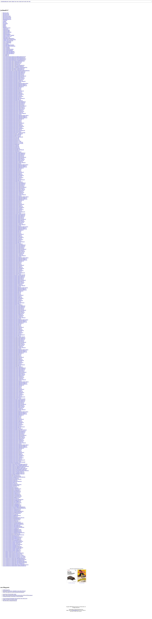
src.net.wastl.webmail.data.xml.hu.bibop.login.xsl (12, 356)
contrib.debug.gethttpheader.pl (8, 38)
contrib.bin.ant (5, 28)
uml (27, 1)
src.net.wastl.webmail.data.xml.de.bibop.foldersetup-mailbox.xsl (15, 85)
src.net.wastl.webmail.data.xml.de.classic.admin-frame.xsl (13, 103)
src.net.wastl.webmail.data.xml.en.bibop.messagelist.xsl (13, 175)
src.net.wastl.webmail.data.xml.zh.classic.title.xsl (12, 460)
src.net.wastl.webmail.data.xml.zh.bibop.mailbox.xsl (12, 421)
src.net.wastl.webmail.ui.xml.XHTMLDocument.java (13, 541)
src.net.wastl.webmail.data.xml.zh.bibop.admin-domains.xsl (14, 399)
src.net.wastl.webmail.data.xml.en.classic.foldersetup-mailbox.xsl (15, 198)
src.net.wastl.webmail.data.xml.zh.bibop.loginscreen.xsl (13, 419)
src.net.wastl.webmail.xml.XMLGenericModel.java (12, 544)
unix (29, 1)
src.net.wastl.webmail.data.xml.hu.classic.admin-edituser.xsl (14, 368)
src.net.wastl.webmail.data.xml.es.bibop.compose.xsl (13, 223)
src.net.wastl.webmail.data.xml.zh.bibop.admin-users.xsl (13, 407)
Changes (4, 21)
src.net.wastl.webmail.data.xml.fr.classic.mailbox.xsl (12, 329)
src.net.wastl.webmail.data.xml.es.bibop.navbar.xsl (12, 238)
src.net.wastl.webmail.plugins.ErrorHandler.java (12, 490)
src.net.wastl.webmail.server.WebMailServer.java (12, 529)
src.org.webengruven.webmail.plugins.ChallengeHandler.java (14, 565)
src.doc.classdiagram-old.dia (8, 49)
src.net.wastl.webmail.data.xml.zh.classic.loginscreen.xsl (13, 452)
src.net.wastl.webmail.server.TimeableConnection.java (13, 522)
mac (18, 1)
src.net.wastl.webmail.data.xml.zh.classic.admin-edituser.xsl (14, 432)
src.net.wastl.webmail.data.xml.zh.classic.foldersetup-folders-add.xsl (15, 444)
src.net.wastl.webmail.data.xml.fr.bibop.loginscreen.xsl (13, 295)
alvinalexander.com (4, 1)
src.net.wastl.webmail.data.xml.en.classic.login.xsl (12, 203)
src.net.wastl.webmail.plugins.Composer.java (11, 489)
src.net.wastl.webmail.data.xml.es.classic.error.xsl (12, 256)
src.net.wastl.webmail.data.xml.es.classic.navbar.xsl (12, 269)
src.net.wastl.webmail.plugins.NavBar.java (11, 498)
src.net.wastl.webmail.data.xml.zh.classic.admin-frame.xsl (13, 433)
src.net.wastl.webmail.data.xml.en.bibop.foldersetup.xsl (13, 167)
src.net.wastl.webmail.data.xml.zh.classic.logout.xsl (12, 453)
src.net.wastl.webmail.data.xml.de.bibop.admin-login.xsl (13, 74)
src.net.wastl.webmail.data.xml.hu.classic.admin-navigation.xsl (14, 372)
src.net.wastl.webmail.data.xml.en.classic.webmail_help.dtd (14, 213)
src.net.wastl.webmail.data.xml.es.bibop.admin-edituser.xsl (14, 216)
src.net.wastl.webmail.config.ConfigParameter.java (12, 62)
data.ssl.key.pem (6, 14)
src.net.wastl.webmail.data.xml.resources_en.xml (12, 141)
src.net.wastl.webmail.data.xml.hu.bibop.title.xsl (12, 365)
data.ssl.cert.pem (6, 13)
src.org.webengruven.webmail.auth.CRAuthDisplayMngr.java (14, 559)
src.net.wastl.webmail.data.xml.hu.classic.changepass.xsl (13, 377)
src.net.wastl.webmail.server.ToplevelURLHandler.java (13, 524)
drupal (13, 1)
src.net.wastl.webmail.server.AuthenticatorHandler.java (13, 511)
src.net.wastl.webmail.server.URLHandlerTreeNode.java (13, 527)
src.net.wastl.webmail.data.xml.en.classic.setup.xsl (12, 210)
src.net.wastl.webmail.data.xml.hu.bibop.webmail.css (13, 366)
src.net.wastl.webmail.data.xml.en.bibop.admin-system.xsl (14, 159)
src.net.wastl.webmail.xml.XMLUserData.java (11, 549)
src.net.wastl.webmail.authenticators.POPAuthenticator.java (14, 57)
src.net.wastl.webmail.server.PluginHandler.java (12, 518)
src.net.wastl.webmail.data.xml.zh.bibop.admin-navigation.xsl (14, 404)
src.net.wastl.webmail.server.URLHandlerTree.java (12, 526)
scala (25, 1)
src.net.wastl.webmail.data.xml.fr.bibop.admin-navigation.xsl (14, 280)
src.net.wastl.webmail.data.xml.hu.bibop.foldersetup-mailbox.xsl (15, 351)
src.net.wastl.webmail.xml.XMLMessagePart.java (12, 546)
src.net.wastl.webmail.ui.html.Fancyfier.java (11, 535)
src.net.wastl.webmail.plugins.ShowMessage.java (12, 502)
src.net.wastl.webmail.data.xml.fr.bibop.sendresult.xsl (13, 300)
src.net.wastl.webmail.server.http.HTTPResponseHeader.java (14, 507)
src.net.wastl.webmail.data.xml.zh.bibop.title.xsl (12, 427)
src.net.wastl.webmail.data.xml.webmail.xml (11, 150)
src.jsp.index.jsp (6, 55)
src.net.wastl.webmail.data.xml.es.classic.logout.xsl (12, 266)
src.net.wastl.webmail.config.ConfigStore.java (11, 64)
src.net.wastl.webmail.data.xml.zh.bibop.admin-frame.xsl (13, 402)
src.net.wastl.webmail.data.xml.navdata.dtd (11, 137)
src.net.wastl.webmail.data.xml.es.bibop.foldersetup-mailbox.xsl (15, 228)
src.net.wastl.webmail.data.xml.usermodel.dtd (11, 148)
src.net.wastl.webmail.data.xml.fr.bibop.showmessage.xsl (13, 302)
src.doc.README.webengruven (9, 45)
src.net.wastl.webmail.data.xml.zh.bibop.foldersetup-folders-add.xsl (15, 411)
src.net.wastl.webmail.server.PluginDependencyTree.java (13, 517)
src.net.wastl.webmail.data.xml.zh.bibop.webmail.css (13, 428)
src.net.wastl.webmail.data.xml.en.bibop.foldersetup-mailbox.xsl (15, 166)
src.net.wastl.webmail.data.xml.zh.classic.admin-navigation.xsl (14, 435)
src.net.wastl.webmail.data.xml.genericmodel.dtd (12, 134)
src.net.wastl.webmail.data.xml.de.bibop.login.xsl (12, 89)
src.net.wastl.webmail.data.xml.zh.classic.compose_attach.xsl (14, 442)
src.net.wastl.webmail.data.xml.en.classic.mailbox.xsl (13, 206)
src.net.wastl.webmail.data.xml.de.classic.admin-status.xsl (13, 106)
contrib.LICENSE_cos (7, 36)
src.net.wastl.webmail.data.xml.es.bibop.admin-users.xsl (13, 222)
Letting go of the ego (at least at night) (10, 599)
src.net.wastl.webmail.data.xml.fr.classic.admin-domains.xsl (14, 305)
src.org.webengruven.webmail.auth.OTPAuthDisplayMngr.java (15, 561)
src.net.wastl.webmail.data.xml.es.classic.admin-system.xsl (14, 251)
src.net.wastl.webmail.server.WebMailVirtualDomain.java (13, 532)
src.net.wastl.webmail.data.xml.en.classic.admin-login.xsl (13, 186)
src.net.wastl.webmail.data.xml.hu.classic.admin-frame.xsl (14, 370)
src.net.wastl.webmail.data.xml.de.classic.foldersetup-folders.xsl (15, 116)
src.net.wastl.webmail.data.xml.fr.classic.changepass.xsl (13, 315)
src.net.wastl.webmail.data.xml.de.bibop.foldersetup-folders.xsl (14, 84)
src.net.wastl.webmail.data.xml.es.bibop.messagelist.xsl (13, 237)
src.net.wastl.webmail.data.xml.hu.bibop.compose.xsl (13, 346)
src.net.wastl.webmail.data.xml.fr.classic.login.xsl (12, 326)
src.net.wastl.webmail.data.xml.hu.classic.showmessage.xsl (14, 396)
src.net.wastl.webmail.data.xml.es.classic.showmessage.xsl (14, 272)
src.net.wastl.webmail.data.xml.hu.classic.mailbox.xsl (13, 391)
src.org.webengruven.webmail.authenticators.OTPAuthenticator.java (15, 564)
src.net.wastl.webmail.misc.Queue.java (10, 483)
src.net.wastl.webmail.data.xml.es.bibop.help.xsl (12, 232)
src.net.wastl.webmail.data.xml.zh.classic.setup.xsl (12, 458)
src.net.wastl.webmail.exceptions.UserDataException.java (14, 472)
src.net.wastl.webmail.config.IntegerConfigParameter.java (13, 68)
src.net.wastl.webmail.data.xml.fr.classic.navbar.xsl (12, 331)
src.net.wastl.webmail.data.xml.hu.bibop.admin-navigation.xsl (14, 342)
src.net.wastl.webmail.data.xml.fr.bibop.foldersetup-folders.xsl (14, 288)
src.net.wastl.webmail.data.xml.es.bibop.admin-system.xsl (13, 221)
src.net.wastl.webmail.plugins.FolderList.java (11, 493)
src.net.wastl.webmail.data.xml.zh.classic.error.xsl (12, 443)
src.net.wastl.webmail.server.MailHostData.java (12, 515)
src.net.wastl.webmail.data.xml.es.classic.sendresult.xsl (13, 270)
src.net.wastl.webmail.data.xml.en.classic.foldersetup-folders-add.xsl (15, 196)
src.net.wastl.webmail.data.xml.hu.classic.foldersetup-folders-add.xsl (15, 381)
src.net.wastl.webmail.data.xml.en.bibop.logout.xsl (12, 173)
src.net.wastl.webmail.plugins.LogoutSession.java (12, 496)
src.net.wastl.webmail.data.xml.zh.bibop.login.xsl (12, 418)
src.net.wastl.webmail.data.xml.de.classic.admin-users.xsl (13, 109)
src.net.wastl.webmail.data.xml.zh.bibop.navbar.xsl (12, 423)
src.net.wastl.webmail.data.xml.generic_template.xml (13, 133)
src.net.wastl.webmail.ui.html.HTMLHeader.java (12, 537)
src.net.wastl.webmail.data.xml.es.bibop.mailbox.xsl (12, 236)
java (15, 1)
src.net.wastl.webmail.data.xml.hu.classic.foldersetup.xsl (13, 384)
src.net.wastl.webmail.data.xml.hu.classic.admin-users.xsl (13, 375)
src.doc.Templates (6, 47)
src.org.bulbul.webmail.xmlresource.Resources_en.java (13, 555)
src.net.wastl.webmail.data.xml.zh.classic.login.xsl (12, 451)
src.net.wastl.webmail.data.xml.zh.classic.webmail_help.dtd (14, 461)
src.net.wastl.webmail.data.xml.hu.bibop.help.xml (12, 353)
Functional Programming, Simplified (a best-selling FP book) (14, 590)
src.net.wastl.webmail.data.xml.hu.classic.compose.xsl (13, 378)
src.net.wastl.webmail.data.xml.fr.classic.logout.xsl (12, 328)
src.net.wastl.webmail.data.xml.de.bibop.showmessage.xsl (14, 98)
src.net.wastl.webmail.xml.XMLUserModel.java (12, 550)
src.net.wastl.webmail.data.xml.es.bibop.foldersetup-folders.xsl (14, 227)
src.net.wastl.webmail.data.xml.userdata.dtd (11, 146)
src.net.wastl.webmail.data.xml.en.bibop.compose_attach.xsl (14, 162)
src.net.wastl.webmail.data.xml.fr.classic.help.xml (12, 324)
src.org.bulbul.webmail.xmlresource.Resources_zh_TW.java (14, 557)
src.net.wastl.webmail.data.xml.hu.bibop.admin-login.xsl (13, 341)
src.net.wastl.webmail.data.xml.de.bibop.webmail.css (13, 100)
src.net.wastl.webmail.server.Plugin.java (10, 516)
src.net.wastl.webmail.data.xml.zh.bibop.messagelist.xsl (13, 422)
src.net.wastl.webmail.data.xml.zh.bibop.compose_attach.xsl (14, 409)
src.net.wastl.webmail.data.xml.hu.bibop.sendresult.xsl (13, 362)
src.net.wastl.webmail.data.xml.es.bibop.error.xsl (12, 225)
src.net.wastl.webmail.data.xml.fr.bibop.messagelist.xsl (13, 298)
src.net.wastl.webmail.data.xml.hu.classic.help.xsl (12, 387)
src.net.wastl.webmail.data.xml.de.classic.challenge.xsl (13, 110)
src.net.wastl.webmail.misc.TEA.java (10, 486)
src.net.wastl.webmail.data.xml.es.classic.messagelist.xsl (13, 268)
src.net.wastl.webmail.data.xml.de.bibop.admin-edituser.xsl (14, 72)
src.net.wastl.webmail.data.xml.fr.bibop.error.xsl (12, 286)
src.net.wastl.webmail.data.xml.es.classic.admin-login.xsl (13, 248)
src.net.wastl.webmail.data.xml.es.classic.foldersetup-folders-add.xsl (15, 257)
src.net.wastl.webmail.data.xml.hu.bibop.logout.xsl (12, 358)
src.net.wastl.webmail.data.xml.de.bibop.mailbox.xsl (12, 93)
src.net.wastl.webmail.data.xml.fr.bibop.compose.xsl (12, 284)
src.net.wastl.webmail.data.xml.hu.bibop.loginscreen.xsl (13, 357)
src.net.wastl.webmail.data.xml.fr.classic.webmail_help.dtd (14, 336)
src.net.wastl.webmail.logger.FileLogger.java (11, 474)
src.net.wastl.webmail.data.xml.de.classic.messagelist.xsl (13, 126)
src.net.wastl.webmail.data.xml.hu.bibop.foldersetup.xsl (13, 352)
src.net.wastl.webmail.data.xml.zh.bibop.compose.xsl (13, 408)
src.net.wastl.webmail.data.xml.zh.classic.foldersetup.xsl (13, 448)
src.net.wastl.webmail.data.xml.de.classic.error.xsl (12, 114)
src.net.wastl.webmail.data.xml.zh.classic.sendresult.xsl (13, 457)
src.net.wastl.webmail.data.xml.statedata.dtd (11, 144)
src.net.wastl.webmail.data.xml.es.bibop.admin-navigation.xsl (14, 219)
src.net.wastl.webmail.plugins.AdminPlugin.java (12, 488)
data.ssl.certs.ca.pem (6, 16)
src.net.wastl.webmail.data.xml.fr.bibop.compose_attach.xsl (14, 285)
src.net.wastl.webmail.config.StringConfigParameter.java (13, 69)
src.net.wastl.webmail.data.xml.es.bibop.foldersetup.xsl (13, 229)
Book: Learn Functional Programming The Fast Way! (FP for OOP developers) (17, 595)
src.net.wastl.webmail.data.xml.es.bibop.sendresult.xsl (13, 239)
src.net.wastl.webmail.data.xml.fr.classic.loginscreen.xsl (13, 327)
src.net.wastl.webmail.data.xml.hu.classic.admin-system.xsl (14, 374)
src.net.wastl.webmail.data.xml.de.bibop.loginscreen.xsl (13, 90)
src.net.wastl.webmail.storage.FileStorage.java (11, 533)
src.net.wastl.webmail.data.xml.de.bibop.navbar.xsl (12, 95)
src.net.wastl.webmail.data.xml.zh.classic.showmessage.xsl (14, 459)
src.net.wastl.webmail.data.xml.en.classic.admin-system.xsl (14, 189)
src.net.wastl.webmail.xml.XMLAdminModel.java (12, 542)
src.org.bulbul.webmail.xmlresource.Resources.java (12, 553)
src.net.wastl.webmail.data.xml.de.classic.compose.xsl (13, 112)
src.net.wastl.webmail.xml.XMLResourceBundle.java (13, 547)
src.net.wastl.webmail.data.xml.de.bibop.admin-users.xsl (13, 79)
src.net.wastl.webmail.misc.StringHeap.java (11, 485)
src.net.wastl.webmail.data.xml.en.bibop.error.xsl (12, 163)
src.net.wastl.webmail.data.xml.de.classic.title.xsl (12, 131)
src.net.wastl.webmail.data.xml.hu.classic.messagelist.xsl (13, 392)
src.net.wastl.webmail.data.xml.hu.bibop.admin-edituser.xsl (14, 339)
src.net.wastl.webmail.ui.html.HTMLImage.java (12, 539)
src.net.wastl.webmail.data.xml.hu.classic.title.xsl (12, 397)
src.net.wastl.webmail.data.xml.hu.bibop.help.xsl (12, 355)
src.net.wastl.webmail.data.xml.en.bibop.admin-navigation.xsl (14, 157)
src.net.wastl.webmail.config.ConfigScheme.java (12, 63)
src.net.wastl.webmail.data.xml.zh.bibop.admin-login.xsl (13, 403)
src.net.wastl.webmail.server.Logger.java (10, 514)
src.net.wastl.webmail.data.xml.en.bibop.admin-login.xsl (13, 156)
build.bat (4, 24)
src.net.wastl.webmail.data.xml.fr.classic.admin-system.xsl (14, 312)
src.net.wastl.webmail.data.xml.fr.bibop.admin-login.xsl (13, 279)
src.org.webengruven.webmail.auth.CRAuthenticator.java (13, 560)
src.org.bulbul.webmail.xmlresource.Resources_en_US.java (14, 556)
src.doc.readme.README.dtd (8, 51)
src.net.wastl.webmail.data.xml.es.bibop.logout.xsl (12, 235)
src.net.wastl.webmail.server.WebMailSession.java (12, 531)
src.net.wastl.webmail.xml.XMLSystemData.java (12, 548)
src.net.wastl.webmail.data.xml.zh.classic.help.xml (12, 449)
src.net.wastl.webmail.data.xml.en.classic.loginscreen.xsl (13, 204)
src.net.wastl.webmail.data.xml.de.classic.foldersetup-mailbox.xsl (15, 117)
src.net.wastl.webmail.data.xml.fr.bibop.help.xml (12, 291)
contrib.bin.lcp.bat (6, 33)
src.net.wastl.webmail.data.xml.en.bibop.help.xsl (12, 170)
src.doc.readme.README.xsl (8, 53)
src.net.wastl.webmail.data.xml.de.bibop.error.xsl (12, 82)
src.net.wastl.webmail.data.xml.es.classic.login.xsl (12, 264)
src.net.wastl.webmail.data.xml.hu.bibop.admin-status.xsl (13, 343)
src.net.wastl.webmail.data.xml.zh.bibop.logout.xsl (12, 420)
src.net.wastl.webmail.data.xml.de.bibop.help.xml (12, 87)
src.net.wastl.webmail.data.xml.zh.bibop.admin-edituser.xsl (14, 401)
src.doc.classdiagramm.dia (8, 50)
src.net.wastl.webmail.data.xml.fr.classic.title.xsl (12, 335)
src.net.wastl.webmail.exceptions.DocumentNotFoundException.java (16, 466)
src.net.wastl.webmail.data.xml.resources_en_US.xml (13, 142)
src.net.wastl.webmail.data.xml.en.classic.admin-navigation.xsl (14, 187)
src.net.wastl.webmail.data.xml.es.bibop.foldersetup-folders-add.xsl (15, 226)
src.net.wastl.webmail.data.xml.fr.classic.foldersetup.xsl (13, 322)
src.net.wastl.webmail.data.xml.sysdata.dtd (11, 145)
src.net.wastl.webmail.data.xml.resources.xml (11, 140)
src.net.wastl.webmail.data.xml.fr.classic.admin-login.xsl (13, 309)
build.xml (4, 26)
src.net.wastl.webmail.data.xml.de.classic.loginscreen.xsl (13, 122)
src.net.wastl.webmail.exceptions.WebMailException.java (13, 473)
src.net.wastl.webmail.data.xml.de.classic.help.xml (12, 119)
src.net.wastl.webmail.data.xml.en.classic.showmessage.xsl (14, 211)
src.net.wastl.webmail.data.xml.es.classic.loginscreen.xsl (13, 265)
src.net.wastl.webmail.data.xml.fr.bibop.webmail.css (12, 304)
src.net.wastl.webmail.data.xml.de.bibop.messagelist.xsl (13, 94)
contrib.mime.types (6, 37)
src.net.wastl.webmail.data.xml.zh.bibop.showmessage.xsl (14, 426)
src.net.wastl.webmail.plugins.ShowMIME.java (12, 501)
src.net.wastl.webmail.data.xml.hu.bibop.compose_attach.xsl (14, 347)
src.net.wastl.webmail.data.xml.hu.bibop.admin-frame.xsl (13, 340)
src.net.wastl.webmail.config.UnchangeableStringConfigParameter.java (16, 70)
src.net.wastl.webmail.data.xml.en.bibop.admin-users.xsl (13, 160)
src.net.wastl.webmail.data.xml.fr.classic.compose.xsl (13, 316)
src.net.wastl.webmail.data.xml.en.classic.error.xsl (12, 195)
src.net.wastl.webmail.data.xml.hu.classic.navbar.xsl (12, 393)
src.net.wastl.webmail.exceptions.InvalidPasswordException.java (15, 468)
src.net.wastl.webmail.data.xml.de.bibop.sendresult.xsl (13, 96)
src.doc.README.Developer (8, 44)
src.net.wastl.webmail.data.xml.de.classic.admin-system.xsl (14, 107)
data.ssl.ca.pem (5, 12)
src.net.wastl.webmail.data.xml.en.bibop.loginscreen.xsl (13, 172)
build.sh (4, 25)
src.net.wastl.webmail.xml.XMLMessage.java (11, 545)
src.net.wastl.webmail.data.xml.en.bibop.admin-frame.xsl (13, 155)
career (10, 1)
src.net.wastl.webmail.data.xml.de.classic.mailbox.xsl (13, 125)
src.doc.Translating (6, 48)
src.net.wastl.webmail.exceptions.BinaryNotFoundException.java (15, 464)
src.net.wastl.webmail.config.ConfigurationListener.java (13, 66)
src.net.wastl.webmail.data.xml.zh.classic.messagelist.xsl (13, 455)
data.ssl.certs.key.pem (7, 18)
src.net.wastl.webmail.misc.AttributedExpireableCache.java (14, 476)
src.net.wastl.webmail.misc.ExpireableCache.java (12, 479)
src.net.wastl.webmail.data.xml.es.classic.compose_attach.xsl (14, 255)
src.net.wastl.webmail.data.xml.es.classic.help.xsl (12, 263)
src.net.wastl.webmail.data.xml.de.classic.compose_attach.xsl (14, 113)
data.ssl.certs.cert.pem (7, 17)
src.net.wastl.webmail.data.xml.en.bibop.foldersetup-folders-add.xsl (15, 164)
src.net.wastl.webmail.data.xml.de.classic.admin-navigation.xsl (14, 105)
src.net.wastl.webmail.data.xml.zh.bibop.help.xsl (12, 417)
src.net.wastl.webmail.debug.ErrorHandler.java (11, 463)
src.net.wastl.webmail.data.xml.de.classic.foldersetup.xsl (13, 118)
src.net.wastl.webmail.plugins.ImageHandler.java (12, 495)
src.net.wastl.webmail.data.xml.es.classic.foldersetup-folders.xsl (15, 258)
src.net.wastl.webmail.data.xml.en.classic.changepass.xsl (13, 192)
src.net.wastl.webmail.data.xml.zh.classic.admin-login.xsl (13, 434)
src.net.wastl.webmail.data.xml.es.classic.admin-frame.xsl (13, 247)
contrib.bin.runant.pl (6, 34)
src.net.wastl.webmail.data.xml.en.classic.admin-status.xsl (13, 188)
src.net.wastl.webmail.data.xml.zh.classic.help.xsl (12, 450)
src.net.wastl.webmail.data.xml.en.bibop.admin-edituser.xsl (14, 153)
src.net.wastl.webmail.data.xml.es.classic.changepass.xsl (13, 253)
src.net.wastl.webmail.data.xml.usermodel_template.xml (13, 149)
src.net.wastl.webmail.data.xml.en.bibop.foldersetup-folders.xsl (14, 165)
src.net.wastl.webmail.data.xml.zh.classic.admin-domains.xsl (14, 430)
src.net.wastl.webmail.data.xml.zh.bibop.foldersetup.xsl (13, 414)
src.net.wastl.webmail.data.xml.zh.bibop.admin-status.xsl (13, 405)
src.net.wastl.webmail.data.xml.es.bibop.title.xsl (12, 242)
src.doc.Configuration (7, 42)
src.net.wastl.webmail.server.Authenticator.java (11, 510)
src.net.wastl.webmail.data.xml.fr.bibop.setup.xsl (12, 301)
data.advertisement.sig (7, 19)
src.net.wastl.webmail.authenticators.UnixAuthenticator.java (14, 59)
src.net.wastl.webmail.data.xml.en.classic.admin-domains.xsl (14, 182)
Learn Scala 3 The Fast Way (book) (9, 594)
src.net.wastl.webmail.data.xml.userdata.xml (11, 147)
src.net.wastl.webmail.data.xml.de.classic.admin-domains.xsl (14, 101)
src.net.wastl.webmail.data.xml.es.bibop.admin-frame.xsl (13, 217)
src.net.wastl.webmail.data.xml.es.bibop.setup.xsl (12, 240)
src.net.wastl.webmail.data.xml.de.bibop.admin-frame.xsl (13, 73)
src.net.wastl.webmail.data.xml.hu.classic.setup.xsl (12, 395)
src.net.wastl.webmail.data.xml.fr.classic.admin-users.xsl (13, 313)
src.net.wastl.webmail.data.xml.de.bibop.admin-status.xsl (13, 76)
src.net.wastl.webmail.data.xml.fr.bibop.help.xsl (12, 293)
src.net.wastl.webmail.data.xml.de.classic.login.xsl (12, 121)
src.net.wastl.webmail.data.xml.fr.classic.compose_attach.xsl (14, 317)
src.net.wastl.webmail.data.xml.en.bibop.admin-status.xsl (13, 158)
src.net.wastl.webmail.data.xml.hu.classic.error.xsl (12, 380)
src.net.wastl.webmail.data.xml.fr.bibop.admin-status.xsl (13, 281)
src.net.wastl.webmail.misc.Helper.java (10, 480)
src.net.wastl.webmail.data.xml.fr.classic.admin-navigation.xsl (14, 310)
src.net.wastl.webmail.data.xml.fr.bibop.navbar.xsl (12, 299)
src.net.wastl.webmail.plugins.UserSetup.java (11, 503)
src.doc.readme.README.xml (8, 52)
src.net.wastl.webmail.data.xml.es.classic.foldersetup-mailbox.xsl (15, 259)
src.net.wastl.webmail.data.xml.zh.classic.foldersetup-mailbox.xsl (15, 447)
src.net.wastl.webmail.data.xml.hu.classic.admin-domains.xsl (14, 367)
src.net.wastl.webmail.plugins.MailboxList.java (11, 497)
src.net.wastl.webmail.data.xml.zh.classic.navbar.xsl (12, 456)
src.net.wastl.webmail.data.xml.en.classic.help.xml (12, 201)
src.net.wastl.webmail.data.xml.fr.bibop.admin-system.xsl (13, 282)
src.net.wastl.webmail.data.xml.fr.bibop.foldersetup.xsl (13, 290)
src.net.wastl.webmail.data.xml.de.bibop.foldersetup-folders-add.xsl (15, 83)
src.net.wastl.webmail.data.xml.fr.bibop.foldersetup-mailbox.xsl (15, 289)
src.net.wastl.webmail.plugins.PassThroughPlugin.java (13, 499)
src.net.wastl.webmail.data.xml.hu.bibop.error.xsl (12, 348)
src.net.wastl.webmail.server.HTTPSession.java (12, 513)
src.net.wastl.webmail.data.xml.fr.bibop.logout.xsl (12, 296)
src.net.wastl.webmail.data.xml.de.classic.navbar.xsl (12, 127)
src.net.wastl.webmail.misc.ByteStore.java (11, 478)
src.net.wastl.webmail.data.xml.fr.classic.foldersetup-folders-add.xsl (15, 319)
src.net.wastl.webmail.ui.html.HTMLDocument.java (12, 536)
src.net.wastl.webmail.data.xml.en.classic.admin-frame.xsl (13, 184)
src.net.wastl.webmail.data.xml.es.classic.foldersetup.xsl (13, 260)
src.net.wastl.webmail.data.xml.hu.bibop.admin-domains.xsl (14, 337)
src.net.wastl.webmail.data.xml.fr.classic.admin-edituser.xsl (14, 306)
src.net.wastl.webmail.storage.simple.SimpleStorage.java (13, 534)
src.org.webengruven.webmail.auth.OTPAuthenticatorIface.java (15, 562)
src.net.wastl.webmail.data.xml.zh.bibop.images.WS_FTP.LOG (15, 429)
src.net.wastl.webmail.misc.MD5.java (10, 482)
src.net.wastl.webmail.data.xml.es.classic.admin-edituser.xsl (14, 245)
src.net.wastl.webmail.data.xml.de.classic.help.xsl (12, 120)
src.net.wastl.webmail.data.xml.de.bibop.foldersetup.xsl (13, 86)
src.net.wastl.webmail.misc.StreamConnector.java (12, 484)
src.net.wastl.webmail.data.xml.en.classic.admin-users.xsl (13, 190)
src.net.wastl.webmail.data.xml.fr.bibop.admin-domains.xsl (14, 275)
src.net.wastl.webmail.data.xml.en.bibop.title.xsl (12, 180)
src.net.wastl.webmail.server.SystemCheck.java (12, 521)
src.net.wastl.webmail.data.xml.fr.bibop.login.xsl (12, 294)
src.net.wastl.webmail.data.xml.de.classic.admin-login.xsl (13, 104)
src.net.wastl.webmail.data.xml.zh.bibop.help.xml (12, 416)
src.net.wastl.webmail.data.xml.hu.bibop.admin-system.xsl (14, 344)
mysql (20, 1)
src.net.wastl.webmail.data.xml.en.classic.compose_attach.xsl (14, 194)
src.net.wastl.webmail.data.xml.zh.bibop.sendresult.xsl (13, 424)
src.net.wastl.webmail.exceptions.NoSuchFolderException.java (14, 469)
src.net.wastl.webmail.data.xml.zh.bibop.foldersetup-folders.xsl (14, 412)
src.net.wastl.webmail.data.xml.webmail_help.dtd (12, 151)
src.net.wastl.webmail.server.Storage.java (10, 520)
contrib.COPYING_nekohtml (8, 35)
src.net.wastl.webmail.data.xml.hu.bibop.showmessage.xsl (14, 364)
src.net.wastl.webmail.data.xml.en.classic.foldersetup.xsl (13, 199)
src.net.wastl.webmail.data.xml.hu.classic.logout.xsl (12, 390)
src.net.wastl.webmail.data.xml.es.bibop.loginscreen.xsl (13, 234)
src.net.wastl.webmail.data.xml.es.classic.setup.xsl (12, 271)
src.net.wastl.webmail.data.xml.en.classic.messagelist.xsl (13, 207)
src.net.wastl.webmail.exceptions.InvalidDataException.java (14, 467)
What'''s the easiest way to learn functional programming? (13, 592)
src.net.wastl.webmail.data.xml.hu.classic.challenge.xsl (13, 376)
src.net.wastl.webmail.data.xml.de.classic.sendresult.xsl (13, 128)
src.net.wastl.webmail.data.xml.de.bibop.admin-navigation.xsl (14, 75)
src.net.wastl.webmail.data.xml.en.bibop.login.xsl (12, 171)
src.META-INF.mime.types (8, 40)
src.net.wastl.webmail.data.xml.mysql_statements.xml (13, 136)
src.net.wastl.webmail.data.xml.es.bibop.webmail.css (13, 243)
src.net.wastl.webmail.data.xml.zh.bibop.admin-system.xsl (14, 406)
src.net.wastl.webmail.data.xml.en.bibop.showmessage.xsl (14, 179)
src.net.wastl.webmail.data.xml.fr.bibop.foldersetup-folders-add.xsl (15, 287)
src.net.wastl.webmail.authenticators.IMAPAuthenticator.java (14, 56)
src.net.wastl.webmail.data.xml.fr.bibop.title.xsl (11, 303)
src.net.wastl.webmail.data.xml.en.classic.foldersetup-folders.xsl (15, 197)
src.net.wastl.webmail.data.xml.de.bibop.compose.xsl (13, 80)
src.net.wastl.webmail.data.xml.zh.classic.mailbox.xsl (13, 454)
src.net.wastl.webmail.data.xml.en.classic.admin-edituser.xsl (14, 183)
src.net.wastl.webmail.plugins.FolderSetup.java (11, 494)
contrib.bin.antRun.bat (7, 32)
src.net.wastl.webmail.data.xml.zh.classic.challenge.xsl (13, 439)
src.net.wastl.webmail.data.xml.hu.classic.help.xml (12, 386)
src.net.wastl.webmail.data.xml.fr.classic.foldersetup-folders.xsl (14, 320)
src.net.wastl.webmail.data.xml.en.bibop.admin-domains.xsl (14, 152)
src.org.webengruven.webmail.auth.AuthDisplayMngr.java (14, 558)
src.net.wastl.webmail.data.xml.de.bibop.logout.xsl (12, 91)
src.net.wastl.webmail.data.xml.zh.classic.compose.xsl (13, 441)
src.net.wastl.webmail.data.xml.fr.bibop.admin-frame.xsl (13, 278)
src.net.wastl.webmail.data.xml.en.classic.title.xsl (12, 212)
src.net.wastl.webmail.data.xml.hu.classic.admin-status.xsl (13, 373)
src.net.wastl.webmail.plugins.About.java (10, 487)
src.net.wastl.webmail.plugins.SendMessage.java (12, 500)
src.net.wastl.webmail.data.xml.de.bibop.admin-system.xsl (14, 78)
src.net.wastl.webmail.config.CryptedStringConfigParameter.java (15, 67)
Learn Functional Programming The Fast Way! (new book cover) (15, 598)
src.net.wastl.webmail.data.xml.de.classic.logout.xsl (12, 124)
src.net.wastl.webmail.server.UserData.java (11, 528)
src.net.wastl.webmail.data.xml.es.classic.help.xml (12, 262)
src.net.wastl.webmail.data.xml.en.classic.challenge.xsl (13, 191)
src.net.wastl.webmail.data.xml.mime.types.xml (12, 135)
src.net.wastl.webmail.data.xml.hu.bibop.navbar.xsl (12, 361)
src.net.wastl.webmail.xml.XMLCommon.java (11, 543)
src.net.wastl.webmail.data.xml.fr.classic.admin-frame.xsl (13, 307)
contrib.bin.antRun (6, 30)
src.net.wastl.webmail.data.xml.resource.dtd (11, 139)
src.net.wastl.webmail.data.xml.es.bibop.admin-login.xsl (13, 218)
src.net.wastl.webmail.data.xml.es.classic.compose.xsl (13, 254)
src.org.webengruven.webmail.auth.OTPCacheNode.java (13, 563)
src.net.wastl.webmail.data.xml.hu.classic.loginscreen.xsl (13, 389)
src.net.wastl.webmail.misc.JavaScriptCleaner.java (12, 481)
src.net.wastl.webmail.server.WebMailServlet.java (12, 530)
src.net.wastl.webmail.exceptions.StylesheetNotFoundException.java (16, 470)
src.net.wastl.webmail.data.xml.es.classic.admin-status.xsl (13, 250)
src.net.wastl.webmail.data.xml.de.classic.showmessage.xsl (14, 130)
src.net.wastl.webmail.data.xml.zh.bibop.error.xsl (12, 410)
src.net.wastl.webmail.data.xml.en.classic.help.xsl (12, 202)
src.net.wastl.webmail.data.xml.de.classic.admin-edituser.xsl (14, 102)
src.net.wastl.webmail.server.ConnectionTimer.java (12, 512)
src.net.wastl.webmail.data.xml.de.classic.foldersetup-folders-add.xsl (15, 115)
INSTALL (5, 22)
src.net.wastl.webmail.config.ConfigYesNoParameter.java (13, 65)
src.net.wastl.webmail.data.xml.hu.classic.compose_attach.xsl (14, 379)
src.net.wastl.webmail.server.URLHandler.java (11, 525)
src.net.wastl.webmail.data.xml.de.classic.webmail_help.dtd (14, 132)
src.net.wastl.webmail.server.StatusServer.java (11, 519)
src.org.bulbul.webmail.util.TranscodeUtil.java (11, 551)
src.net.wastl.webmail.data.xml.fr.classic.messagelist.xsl (13, 330)
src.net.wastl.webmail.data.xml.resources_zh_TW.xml (13, 143)
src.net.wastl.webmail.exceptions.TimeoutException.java (13, 471)
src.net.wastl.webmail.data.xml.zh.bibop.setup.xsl (12, 425)
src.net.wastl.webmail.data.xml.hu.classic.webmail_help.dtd (14, 398)
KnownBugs (5, 23)
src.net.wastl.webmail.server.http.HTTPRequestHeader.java (14, 506)
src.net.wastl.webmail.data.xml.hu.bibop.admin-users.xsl (13, 345)
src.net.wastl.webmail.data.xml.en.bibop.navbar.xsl (12, 176)
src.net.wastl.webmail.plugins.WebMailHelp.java (12, 504)
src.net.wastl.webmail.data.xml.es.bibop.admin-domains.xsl (14, 214)
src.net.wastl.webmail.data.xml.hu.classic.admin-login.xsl (13, 371)
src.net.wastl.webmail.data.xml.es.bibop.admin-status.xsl (13, 220)
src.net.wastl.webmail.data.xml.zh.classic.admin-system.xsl (14, 437)
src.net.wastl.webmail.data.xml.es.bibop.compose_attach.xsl (14, 224)
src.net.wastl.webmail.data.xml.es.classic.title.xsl (12, 273)
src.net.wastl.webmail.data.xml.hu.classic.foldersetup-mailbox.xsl (15, 383)
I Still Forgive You (6, 589)
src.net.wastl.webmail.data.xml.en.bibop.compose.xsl (13, 161)
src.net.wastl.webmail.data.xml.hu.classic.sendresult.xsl (13, 394)
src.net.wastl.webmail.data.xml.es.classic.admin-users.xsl (13, 252)
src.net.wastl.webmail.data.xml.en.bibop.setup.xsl (12, 178)
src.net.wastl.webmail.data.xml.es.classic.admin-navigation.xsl (14, 249)
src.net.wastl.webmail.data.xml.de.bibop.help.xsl (12, 88)
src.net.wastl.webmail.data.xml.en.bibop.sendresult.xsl (13, 177)
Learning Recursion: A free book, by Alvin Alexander (13, 596)
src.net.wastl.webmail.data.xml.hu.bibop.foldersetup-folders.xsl (14, 350)
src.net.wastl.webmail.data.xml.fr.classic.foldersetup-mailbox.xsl (15, 321)
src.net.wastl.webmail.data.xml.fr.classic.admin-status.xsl (13, 311)
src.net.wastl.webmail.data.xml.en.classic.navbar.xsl (12, 208)
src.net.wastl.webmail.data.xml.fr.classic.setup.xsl (12, 333)
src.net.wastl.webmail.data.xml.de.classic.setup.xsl (12, 129)
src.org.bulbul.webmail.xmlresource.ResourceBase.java (13, 552)
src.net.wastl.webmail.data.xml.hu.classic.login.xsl (12, 388)
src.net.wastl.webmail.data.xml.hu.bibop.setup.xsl (12, 363)
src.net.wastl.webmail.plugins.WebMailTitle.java (12, 505)
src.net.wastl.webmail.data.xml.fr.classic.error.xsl (12, 318)
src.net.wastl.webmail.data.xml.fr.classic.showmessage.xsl (14, 334)
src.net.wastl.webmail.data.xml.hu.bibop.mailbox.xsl (13, 359)
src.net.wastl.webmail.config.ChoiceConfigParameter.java (14, 60)
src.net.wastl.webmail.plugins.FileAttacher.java (11, 491)
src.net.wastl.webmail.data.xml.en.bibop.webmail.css (13, 181)
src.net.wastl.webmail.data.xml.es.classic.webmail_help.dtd (14, 274)
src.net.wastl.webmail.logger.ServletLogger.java (12, 475)
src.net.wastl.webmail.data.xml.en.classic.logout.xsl (12, 205)
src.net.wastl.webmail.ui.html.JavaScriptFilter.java (12, 540)
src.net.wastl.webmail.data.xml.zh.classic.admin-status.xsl (13, 436)
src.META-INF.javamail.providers (9, 39)
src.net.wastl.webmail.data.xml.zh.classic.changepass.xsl (13, 440)
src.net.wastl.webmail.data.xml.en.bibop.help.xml (12, 168)
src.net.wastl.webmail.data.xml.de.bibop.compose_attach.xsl (14, 81)
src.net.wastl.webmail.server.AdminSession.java (12, 509)
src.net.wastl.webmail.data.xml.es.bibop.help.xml (12, 230)
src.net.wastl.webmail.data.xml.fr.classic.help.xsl (12, 325)
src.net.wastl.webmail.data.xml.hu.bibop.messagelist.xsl (13, 360)
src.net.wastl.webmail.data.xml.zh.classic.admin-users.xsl (13, 438)
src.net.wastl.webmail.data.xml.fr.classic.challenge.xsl (13, 314)
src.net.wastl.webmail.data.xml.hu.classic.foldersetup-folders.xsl (15, 382)
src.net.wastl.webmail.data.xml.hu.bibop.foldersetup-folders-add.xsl (15, 349)
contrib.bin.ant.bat (6, 29)
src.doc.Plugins (6, 43)
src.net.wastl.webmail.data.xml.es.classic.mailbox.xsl (13, 267)
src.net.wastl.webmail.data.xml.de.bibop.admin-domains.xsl (14, 71)
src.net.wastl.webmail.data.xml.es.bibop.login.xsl (12, 233)
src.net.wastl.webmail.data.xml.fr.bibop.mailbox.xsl (12, 297)
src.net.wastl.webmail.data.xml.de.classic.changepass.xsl (13, 111)
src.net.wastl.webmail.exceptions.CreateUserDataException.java (15, 465)
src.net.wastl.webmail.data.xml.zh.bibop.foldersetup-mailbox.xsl (15, 413)
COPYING (5, 20)
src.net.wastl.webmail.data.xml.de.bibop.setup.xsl (12, 97)
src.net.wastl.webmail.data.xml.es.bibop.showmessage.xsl (13, 241)
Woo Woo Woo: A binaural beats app (10, 600)
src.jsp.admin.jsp (6, 54)
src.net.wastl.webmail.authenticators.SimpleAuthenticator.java (14, 58)
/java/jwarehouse (75, 610)
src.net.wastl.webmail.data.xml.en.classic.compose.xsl (13, 193)
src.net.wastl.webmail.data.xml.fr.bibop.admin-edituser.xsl (14, 276)
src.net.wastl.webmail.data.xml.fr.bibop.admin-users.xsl (13, 283)
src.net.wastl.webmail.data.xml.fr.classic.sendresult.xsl (13, 332)
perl (23, 1)
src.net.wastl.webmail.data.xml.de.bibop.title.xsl (12, 99)
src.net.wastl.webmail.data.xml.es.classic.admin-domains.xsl (14, 244)
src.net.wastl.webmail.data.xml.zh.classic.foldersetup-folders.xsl (15, 445)
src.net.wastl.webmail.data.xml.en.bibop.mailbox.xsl (12, 174)
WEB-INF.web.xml (6, 27)
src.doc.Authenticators (7, 41)
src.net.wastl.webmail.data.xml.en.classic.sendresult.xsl (13, 209)
